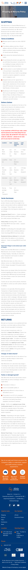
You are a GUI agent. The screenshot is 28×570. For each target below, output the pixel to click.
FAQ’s (2, 519)
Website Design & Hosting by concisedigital (14, 567)
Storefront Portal (19, 517)
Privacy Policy (15, 564)
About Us (9, 494)
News (2, 524)
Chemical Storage (14, 501)
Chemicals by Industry (8, 496)
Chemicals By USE (19, 496)
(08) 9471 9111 (7, 545)
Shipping (3, 515)
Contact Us (17, 494)
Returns (3, 517)
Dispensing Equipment (9, 498)
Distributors (4, 522)
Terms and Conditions (20, 562)
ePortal (16, 515)
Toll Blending (20, 498)
